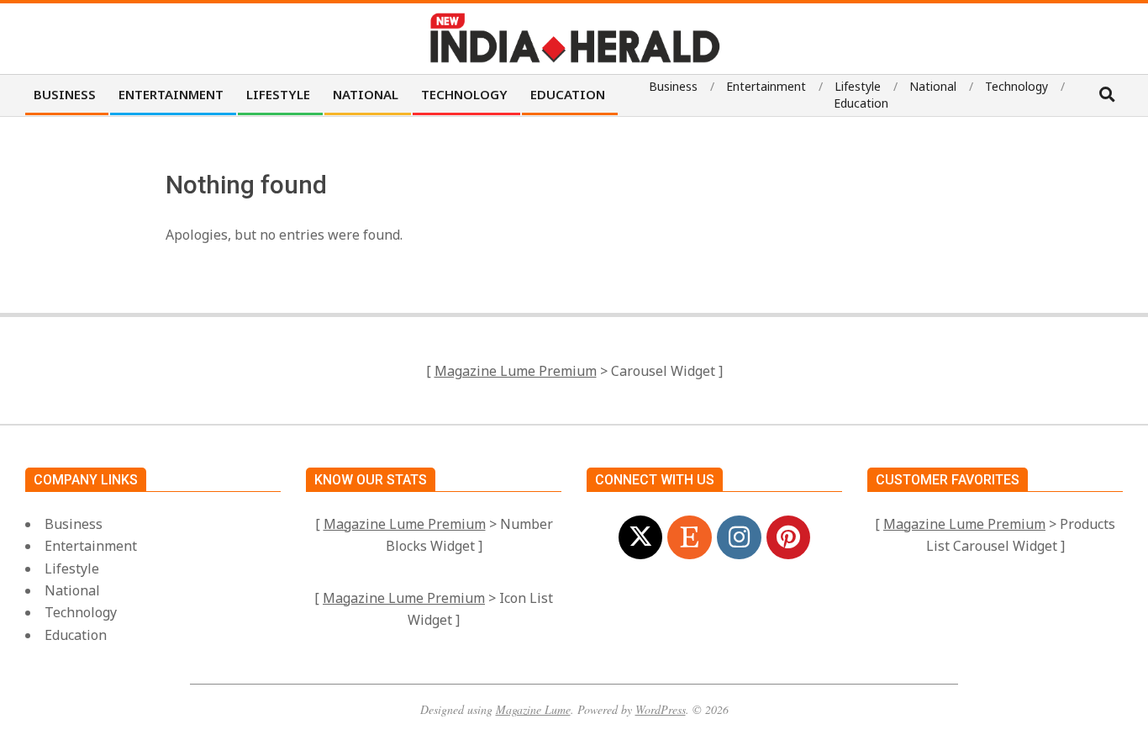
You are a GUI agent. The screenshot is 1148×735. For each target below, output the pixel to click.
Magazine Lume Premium (515, 371)
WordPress (660, 709)
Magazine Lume (533, 709)
